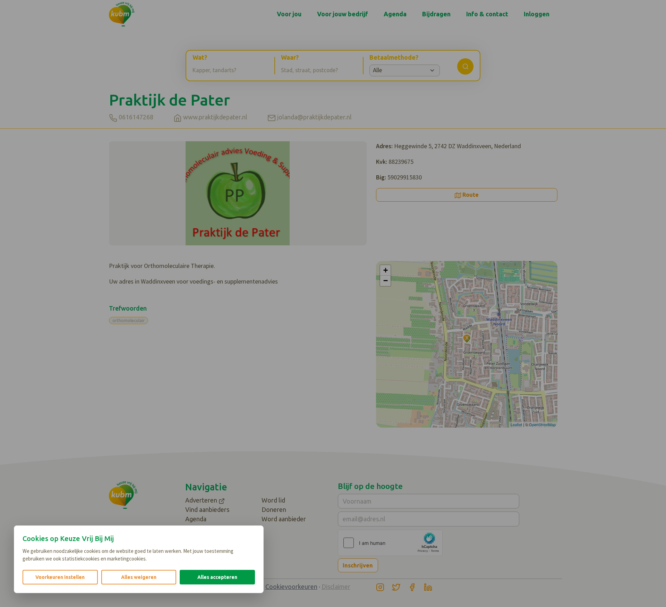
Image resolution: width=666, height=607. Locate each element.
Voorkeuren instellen (60, 577)
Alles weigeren (138, 577)
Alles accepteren (217, 577)
